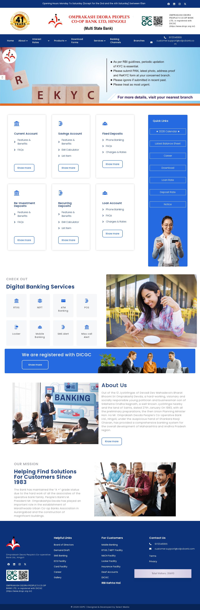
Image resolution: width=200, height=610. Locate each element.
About (21, 40)
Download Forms (77, 41)
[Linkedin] (174, 4)
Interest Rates (36, 41)
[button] (24, 240)
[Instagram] (179, 4)
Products (59, 40)
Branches (139, 40)
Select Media (122, 607)
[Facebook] (168, 4)
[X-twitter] (185, 4)
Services (98, 40)
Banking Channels (115, 41)
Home (10, 40)
